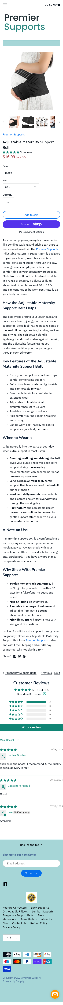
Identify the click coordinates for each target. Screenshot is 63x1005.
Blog (5, 923)
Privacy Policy (11, 927)
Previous (46, 672)
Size (5, 180)
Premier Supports (14, 134)
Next (57, 672)
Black (8, 172)
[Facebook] (5, 884)
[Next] (59, 122)
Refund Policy (38, 923)
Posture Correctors (15, 907)
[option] (14, 122)
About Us (47, 919)
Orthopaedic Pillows (15, 911)
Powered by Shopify (13, 981)
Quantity (7, 194)
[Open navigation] (5, 5)
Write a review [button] (31, 727)
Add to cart (31, 215)
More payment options (31, 232)
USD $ (8, 937)
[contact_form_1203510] (55, 994)
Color (6, 166)
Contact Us (19, 923)
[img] (8, 750)
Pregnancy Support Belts (18, 915)
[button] (11, 152)
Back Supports (40, 907)
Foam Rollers (28, 919)
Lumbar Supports (43, 911)
